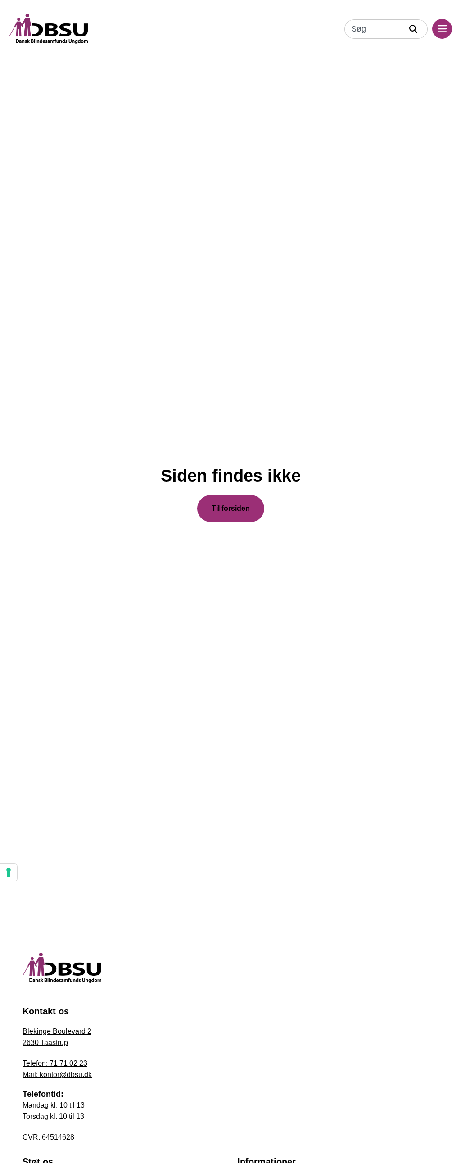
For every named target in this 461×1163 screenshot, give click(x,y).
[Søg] (415, 29)
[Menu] (442, 29)
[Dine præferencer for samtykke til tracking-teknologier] (8, 872)
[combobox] (373, 29)
